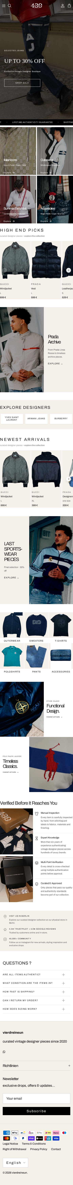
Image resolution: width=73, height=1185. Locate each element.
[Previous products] (4, 270)
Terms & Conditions (34, 1143)
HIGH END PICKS (22, 230)
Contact (56, 1149)
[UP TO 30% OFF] (36, 59)
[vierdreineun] (36, 6)
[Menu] (3, 5)
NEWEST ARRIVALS (25, 439)
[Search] (11, 5)
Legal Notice (10, 1143)
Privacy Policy (38, 1149)
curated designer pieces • (22, 236)
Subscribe (36, 1111)
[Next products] (68, 270)
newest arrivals (55, 717)
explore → (55, 363)
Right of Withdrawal (14, 1149)
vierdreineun (19, 1172)
